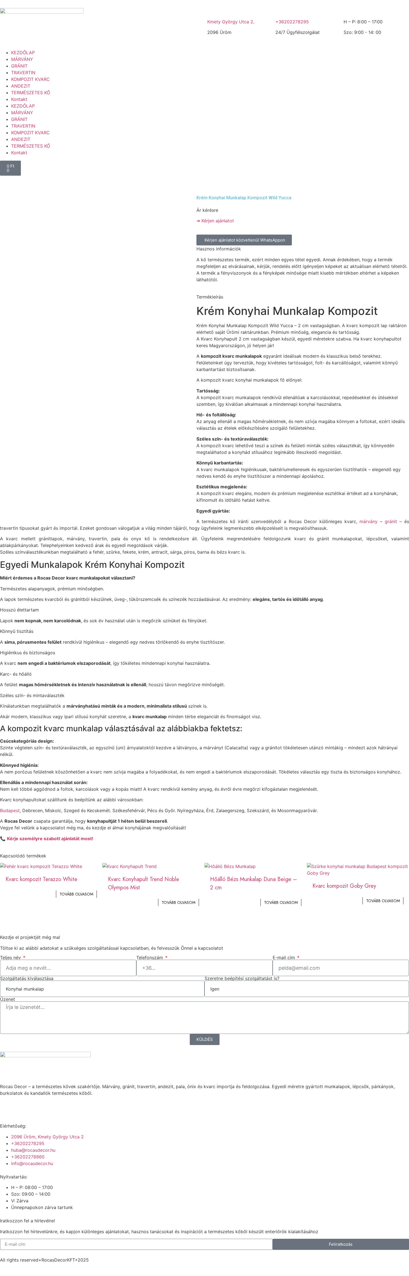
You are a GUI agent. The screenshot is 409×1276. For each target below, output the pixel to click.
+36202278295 (292, 21)
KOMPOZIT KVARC (30, 79)
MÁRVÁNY (22, 59)
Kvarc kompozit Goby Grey (344, 886)
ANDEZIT (20, 86)
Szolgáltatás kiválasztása (26, 978)
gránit (391, 521)
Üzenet (7, 999)
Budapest (10, 810)
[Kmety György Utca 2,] (214, 10)
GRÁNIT (19, 66)
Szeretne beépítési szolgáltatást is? (241, 978)
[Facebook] (7, 1107)
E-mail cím (284, 957)
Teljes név (11, 957)
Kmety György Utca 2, (230, 21)
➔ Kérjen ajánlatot (215, 220)
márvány (368, 521)
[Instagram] (22, 1107)
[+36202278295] (282, 10)
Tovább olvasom (76, 894)
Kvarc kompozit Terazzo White (41, 879)
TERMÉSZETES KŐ (30, 92)
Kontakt (19, 99)
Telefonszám (150, 957)
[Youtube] (38, 1107)
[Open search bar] (204, 158)
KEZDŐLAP (23, 52)
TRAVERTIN (23, 72)
